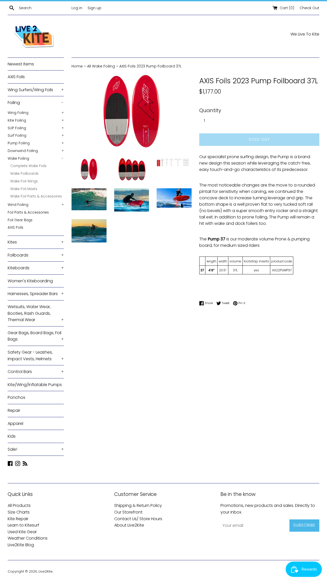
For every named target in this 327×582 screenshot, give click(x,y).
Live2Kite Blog (21, 545)
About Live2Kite (129, 525)
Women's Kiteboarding (30, 281)
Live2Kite (46, 571)
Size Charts (19, 512)
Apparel (15, 423)
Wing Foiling (36, 112)
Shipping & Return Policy (138, 505)
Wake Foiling (35, 158)
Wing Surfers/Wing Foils (36, 90)
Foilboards (36, 255)
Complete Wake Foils (28, 166)
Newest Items (21, 64)
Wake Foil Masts (23, 189)
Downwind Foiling (36, 150)
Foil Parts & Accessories (28, 212)
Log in (77, 7)
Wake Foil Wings (24, 181)
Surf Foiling (36, 135)
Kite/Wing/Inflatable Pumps (35, 385)
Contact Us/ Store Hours (138, 519)
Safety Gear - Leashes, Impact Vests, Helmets (36, 355)
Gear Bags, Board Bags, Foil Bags (36, 336)
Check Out (309, 7)
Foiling (35, 103)
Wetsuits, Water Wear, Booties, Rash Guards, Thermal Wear (36, 313)
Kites (36, 242)
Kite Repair (18, 519)
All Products (19, 505)
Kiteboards (36, 268)
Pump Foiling (36, 143)
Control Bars (36, 372)
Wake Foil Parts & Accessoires (36, 196)
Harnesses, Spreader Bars (36, 294)
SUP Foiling (36, 128)
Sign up (94, 7)
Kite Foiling (36, 120)
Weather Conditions (28, 538)
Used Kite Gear (22, 532)
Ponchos (16, 397)
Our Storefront (128, 512)
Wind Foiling (36, 204)
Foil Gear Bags (20, 220)
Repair (14, 410)
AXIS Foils (16, 77)
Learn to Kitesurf (23, 525)
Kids (12, 436)
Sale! (36, 449)
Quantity (210, 110)
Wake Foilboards (24, 173)
